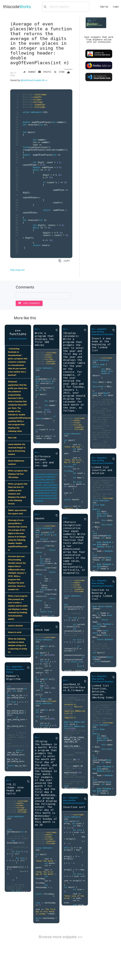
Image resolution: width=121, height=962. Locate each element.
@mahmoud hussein (31, 80)
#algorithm (73, 798)
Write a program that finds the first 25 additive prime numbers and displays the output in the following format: (17, 494)
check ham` (43, 629)
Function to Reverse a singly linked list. (102, 594)
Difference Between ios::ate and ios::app (44, 461)
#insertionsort (69, 803)
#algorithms (17, 666)
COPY (64, 260)
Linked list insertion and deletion (102, 470)
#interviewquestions (15, 669)
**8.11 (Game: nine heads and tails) (15, 789)
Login (116, 6)
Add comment (29, 303)
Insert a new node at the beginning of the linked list (101, 344)
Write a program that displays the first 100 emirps (17, 473)
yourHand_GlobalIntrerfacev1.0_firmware (74, 687)
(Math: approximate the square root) (17, 512)
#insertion (80, 803)
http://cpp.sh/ (17, 269)
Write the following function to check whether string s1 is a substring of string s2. (17, 645)
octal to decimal (15, 625)
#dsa (65, 800)
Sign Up (104, 6)
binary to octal (14, 632)
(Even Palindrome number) (16, 462)
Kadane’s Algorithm (13, 677)
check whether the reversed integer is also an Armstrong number (17, 449)
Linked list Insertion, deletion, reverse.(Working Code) (103, 691)
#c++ (45, 80)
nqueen (39, 518)
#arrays (9, 672)
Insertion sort (74, 807)
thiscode (17, 6)
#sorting (71, 800)
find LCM (12, 437)
